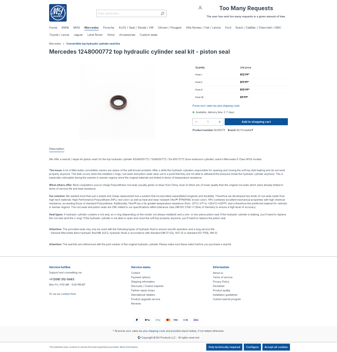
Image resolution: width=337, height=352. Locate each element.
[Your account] (200, 7)
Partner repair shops (143, 290)
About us (218, 272)
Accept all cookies (276, 347)
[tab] (56, 149)
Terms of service (223, 277)
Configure (252, 347)
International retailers (143, 294)
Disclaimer (219, 285)
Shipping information (143, 281)
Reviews (136, 303)
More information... (129, 347)
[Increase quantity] (219, 121)
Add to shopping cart (256, 121)
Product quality (221, 290)
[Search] (162, 13)
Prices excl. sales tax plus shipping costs (216, 105)
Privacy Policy (221, 281)
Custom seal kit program (227, 299)
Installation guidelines (225, 294)
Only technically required (224, 347)
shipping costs (156, 330)
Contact (135, 272)
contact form (68, 293)
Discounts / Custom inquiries (147, 285)
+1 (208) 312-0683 (61, 279)
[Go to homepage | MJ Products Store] (58, 13)
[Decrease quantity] (196, 121)
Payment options (140, 277)
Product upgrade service (145, 299)
